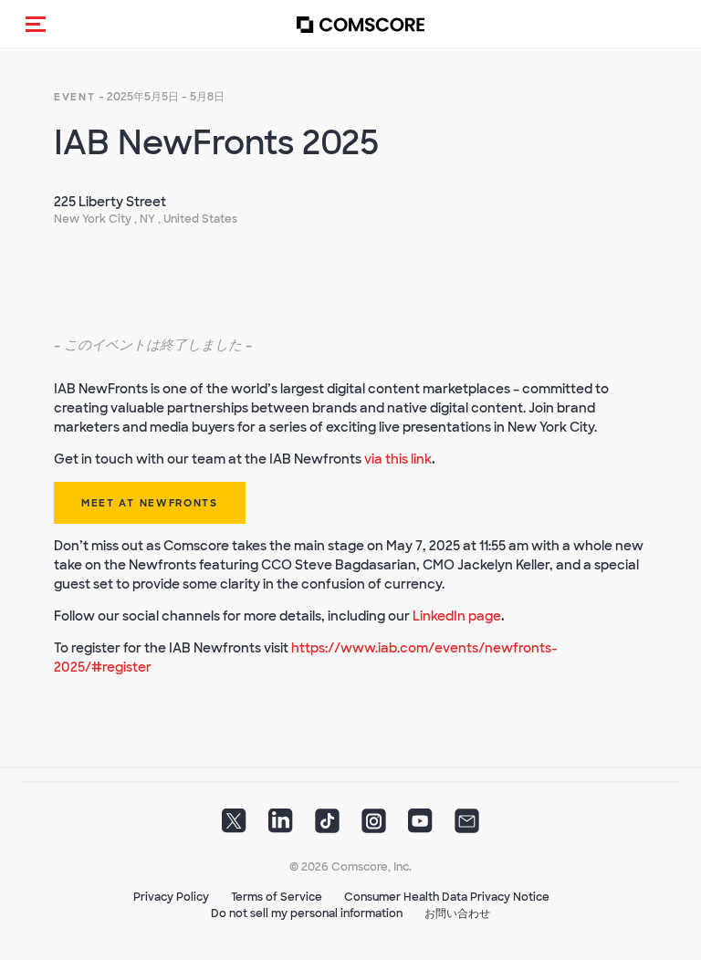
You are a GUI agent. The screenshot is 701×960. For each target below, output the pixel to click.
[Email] (467, 826)
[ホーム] (360, 24)
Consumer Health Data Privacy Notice (446, 897)
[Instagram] (373, 826)
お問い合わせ (457, 913)
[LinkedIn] (280, 826)
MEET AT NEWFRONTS (149, 502)
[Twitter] (234, 826)
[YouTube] (420, 826)
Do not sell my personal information (307, 913)
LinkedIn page (457, 616)
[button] (36, 24)
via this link (398, 459)
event (75, 96)
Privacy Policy (171, 897)
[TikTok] (327, 826)
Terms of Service (276, 897)
